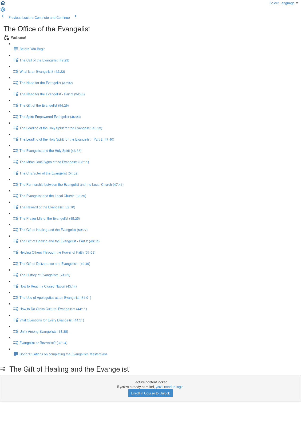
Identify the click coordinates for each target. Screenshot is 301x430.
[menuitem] (3, 10)
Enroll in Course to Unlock (150, 393)
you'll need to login (169, 386)
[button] (3, 4)
